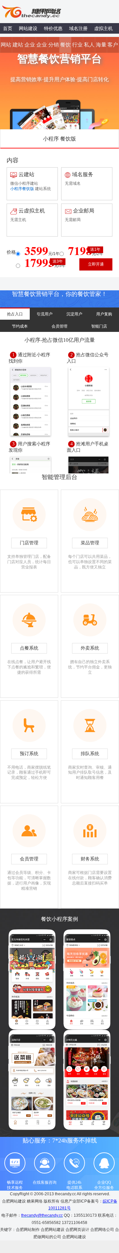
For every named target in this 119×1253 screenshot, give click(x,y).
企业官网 (29, 47)
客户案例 (112, 47)
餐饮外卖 (65, 47)
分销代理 (53, 47)
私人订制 (89, 47)
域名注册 (78, 28)
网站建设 (28, 28)
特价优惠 (53, 28)
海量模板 (101, 47)
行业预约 (77, 47)
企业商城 (41, 47)
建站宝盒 (18, 47)
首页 (7, 28)
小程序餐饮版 (22, 188)
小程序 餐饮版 (59, 139)
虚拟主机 (103, 28)
